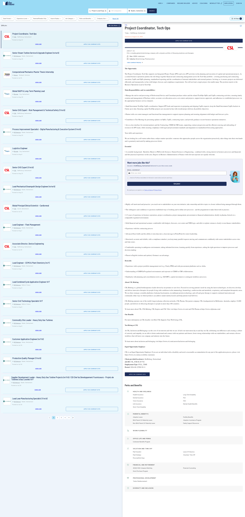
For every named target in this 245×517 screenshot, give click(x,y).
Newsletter (215, 3)
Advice (195, 3)
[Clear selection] (105, 10)
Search (152, 11)
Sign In (239, 3)
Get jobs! (177, 184)
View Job (38, 44)
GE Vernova (17, 56)
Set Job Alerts (113, 25)
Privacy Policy (158, 190)
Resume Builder (183, 3)
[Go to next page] (72, 417)
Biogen (16, 94)
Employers (228, 3)
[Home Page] (8, 4)
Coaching (203, 3)
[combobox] (99, 11)
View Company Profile (134, 62)
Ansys (16, 75)
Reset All (115, 19)
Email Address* (133, 170)
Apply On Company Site (92, 44)
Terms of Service (148, 190)
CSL (15, 37)
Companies (171, 3)
